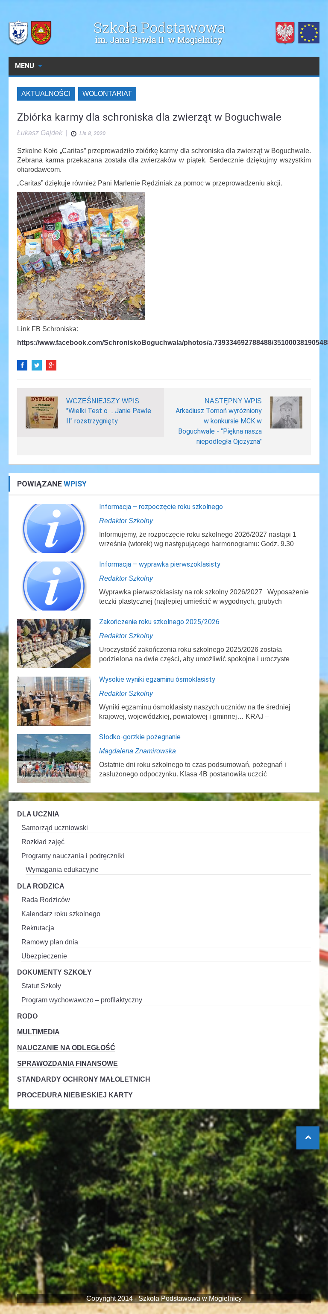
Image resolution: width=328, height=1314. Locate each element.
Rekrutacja (37, 928)
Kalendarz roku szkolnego (60, 913)
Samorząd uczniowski (54, 827)
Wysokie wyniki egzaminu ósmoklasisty (157, 679)
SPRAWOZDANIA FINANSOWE (67, 1063)
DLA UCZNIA (38, 814)
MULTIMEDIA (38, 1032)
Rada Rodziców (45, 899)
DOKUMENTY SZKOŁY (54, 972)
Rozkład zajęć (42, 841)
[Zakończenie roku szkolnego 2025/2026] (54, 643)
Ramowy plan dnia (49, 942)
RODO (27, 1016)
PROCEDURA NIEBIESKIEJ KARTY (75, 1095)
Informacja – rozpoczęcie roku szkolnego (161, 507)
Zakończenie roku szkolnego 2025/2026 (159, 622)
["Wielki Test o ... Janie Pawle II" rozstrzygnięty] (42, 412)
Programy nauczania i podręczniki (72, 856)
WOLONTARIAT (107, 93)
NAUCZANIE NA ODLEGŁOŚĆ (66, 1047)
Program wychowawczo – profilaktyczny (81, 1000)
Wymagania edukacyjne (62, 869)
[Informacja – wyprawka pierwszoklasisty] (54, 585)
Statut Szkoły (41, 986)
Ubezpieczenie (44, 956)
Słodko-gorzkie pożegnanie (140, 737)
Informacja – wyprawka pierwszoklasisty (159, 564)
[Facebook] (22, 365)
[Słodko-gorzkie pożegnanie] (54, 758)
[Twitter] (37, 365)
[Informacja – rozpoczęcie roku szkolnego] (54, 528)
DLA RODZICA (40, 886)
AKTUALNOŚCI (45, 93)
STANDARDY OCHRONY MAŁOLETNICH (83, 1079)
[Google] (51, 365)
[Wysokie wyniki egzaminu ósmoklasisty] (54, 700)
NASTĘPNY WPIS (233, 401)
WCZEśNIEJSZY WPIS (102, 401)
